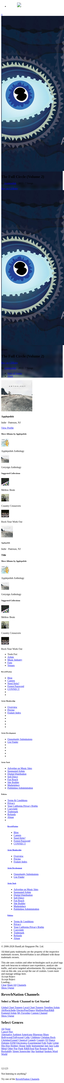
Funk (49, 1043)
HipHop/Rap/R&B (45, 1010)
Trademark (12, 811)
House (22, 1045)
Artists (10, 657)
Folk (44, 1043)
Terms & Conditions (17, 800)
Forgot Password (15, 686)
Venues (11, 665)
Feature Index (14, 712)
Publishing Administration (20, 788)
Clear (4, 985)
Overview (12, 707)
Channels (21, 985)
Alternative (6, 1034)
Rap (37, 1048)
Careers (11, 680)
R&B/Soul (29, 1048)
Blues (46, 1034)
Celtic (27, 1037)
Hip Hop (5, 1045)
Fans (9, 662)
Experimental (34, 1043)
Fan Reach (12, 779)
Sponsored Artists (16, 771)
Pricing (10, 710)
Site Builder (13, 782)
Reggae (43, 1048)
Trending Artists (52, 1007)
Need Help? (13, 683)
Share (10, 376)
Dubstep (5, 1043)
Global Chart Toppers (12, 1007)
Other (10, 1048)
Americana (27, 1034)
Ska (33, 1051)
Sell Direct (12, 776)
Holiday (14, 1045)
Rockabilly (6, 1051)
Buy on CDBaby (9, 188)
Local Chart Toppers (33, 1007)
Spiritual (39, 1051)
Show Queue (7, 987)
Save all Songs (14, 373)
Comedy (32, 1040)
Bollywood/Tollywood (12, 1037)
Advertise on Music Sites (19, 768)
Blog (9, 678)
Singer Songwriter (21, 1051)
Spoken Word (51, 1051)
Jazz (51, 1045)
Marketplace (13, 785)
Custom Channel (39, 1013)
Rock (50, 1048)
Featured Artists (9, 1013)
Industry (14, 659)
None (7, 1029)
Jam (46, 1045)
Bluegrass (38, 1034)
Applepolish (10, 183)
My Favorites (23, 1013)
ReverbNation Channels (27, 1079)
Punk (20, 1048)
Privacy (11, 803)
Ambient (17, 1034)
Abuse (10, 817)
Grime (56, 1043)
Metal (4, 1048)
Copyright (12, 808)
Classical (22, 1040)
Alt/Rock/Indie (8, 1010)
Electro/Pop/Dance (25, 1010)
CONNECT (13, 689)
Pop (16, 1048)
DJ (46, 1040)
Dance (52, 1040)
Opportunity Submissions (19, 739)
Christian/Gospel (9, 1040)
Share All (11, 985)
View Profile (7, 428)
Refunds (11, 814)
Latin (56, 1045)
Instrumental (38, 1045)
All (2, 1029)
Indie (28, 1045)
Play (11, 1031)
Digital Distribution (16, 774)
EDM (13, 1043)
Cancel (4, 1031)
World (4, 1054)
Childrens (35, 1037)
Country (41, 1040)
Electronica (21, 1043)
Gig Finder (12, 742)
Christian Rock (48, 1037)
